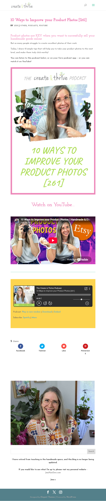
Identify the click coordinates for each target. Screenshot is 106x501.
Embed (57, 312)
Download (47, 312)
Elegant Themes (48, 497)
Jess (16, 26)
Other (23, 26)
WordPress (71, 497)
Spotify (26, 318)
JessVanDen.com (53, 473)
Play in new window (31, 312)
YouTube (43, 26)
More (34, 318)
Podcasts (33, 26)
